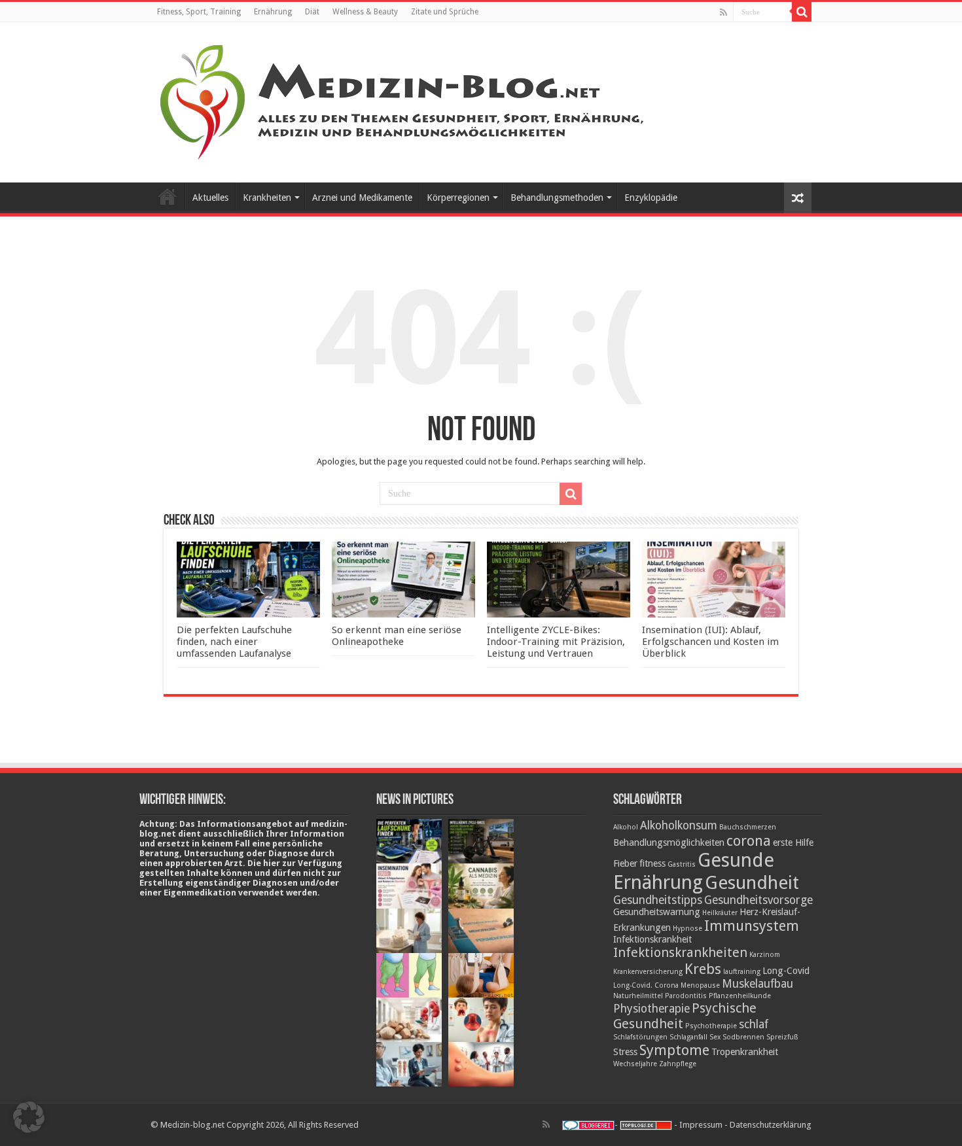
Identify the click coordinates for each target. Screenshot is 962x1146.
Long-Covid (786, 970)
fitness (652, 863)
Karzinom (764, 954)
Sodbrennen (743, 1037)
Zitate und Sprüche (444, 11)
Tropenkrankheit (744, 1052)
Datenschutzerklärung (770, 1125)
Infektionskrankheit (652, 939)
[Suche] (801, 12)
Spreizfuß (782, 1037)
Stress (625, 1052)
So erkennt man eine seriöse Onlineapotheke (396, 636)
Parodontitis (686, 996)
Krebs (703, 968)
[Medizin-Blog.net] (403, 100)
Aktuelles (210, 197)
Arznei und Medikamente (362, 197)
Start (168, 196)
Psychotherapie (711, 1026)
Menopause (700, 985)
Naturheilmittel (638, 996)
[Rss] (723, 12)
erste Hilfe (793, 842)
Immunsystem (751, 925)
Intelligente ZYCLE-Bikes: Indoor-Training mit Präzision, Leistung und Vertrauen (556, 641)
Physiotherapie (651, 1008)
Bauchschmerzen (747, 827)
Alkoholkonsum (678, 825)
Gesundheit (752, 883)
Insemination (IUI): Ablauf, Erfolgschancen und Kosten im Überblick (710, 641)
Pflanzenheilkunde (740, 996)
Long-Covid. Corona (646, 985)
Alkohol (625, 827)
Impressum (700, 1125)
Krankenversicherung (648, 971)
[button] (29, 1117)
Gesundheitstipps (657, 900)
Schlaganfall (688, 1037)
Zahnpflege (677, 1064)
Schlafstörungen (640, 1037)
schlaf (753, 1024)
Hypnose (687, 928)
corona (748, 840)
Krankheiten (267, 197)
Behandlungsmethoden (556, 197)
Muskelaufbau (757, 983)
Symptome (674, 1049)
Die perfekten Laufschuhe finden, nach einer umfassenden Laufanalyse (234, 641)
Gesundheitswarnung (656, 912)
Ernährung (273, 11)
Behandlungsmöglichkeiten (668, 842)
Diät (312, 11)
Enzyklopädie (650, 197)
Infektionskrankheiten (680, 952)
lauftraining (741, 971)
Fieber (625, 863)
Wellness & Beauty (365, 11)
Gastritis (682, 864)
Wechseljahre (635, 1064)
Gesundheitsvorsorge (758, 900)
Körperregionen (458, 197)
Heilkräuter (720, 913)
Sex (715, 1037)
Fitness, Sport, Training (199, 11)
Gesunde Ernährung (693, 871)
